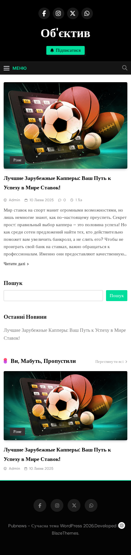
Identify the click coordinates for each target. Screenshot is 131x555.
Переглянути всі (109, 361)
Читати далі (14, 263)
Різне (17, 160)
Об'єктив (65, 33)
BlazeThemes (65, 533)
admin (14, 200)
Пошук (13, 283)
